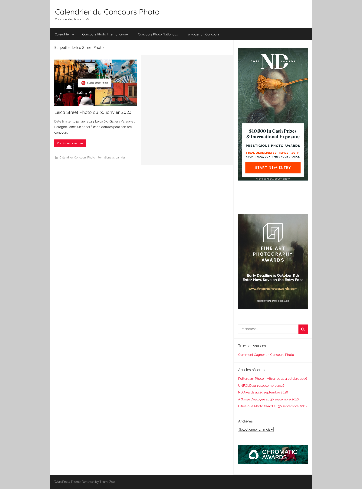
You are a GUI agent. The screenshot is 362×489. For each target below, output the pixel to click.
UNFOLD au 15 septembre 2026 (261, 385)
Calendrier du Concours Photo (107, 11)
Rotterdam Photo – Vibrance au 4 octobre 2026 (272, 378)
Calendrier (62, 34)
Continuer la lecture (70, 143)
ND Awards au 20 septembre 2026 (263, 392)
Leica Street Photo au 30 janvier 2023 (92, 112)
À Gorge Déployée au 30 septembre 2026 (268, 399)
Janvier (120, 157)
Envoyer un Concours (203, 34)
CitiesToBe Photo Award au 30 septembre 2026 (272, 406)
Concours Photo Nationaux (158, 34)
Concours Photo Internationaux (105, 34)
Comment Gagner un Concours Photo (266, 355)
